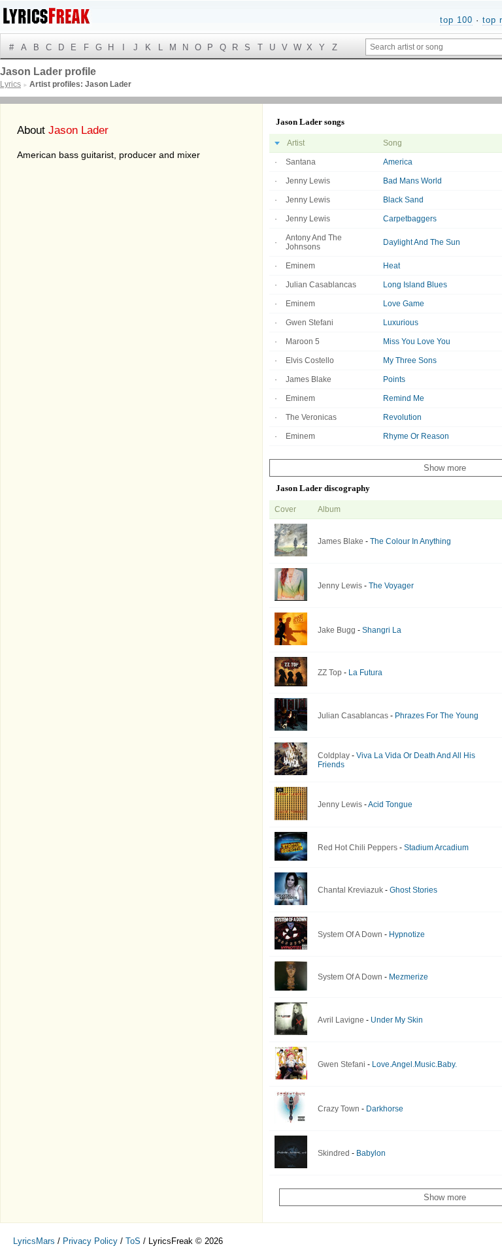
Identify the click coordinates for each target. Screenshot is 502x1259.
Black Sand (403, 199)
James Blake (308, 379)
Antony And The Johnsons (314, 242)
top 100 (456, 20)
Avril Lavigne (341, 1020)
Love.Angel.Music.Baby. (414, 1064)
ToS (133, 1241)
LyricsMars (34, 1241)
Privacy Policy (90, 1241)
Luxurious (400, 322)
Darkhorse (384, 1108)
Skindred (334, 1153)
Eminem (300, 265)
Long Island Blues (415, 284)
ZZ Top (330, 672)
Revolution (402, 417)
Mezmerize (408, 976)
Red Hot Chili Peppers (357, 847)
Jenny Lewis (308, 180)
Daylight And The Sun (421, 242)
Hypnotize (407, 934)
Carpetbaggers (410, 218)
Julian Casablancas (321, 284)
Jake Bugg (337, 630)
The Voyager (391, 585)
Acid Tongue (390, 804)
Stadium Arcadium (436, 847)
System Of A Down (350, 934)
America (397, 162)
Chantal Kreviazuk (350, 890)
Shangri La (381, 630)
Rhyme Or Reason (416, 436)
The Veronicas (311, 417)
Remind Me (403, 398)
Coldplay (334, 755)
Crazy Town (339, 1108)
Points (394, 379)
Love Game (403, 303)
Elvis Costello (310, 360)
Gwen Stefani (309, 322)
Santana (301, 162)
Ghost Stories (413, 890)
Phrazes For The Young (436, 715)
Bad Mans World (412, 180)
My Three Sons (410, 360)
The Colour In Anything (410, 541)
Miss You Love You (416, 341)
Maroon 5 (303, 341)
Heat (391, 265)
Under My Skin (397, 1020)
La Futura (365, 672)
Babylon (371, 1153)
